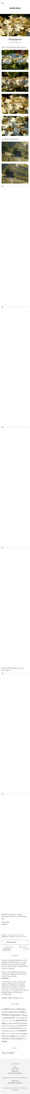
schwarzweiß (7, 1033)
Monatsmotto (16, 1028)
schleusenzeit (16, 935)
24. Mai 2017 (11, 42)
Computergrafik (8, 1017)
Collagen (24, 1015)
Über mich (15, 1069)
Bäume (18, 1015)
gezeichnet (9, 1023)
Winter (25, 1039)
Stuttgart (24, 1033)
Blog (15, 1067)
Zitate (4, 1041)
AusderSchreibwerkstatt (10, 1012)
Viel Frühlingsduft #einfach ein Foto (7, 948)
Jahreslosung (21, 1023)
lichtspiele (10, 935)
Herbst (15, 1023)
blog (10, 936)
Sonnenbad (21, 948)
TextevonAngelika (8, 1036)
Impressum (15, 1071)
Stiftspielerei (17, 1033)
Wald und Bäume (16, 1038)
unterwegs (22, 935)
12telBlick (6, 1009)
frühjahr (10, 1020)
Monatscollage (6, 1028)
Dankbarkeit (18, 1018)
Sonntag (12, 1033)
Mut (5, 1031)
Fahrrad (7, 1020)
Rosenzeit (16, 1031)
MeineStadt (22, 1025)
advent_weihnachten (18, 1009)
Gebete (14, 1020)
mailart (16, 1026)
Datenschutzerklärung (15, 1073)
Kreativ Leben (15, 8)
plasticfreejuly (10, 1031)
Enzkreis (23, 1018)
